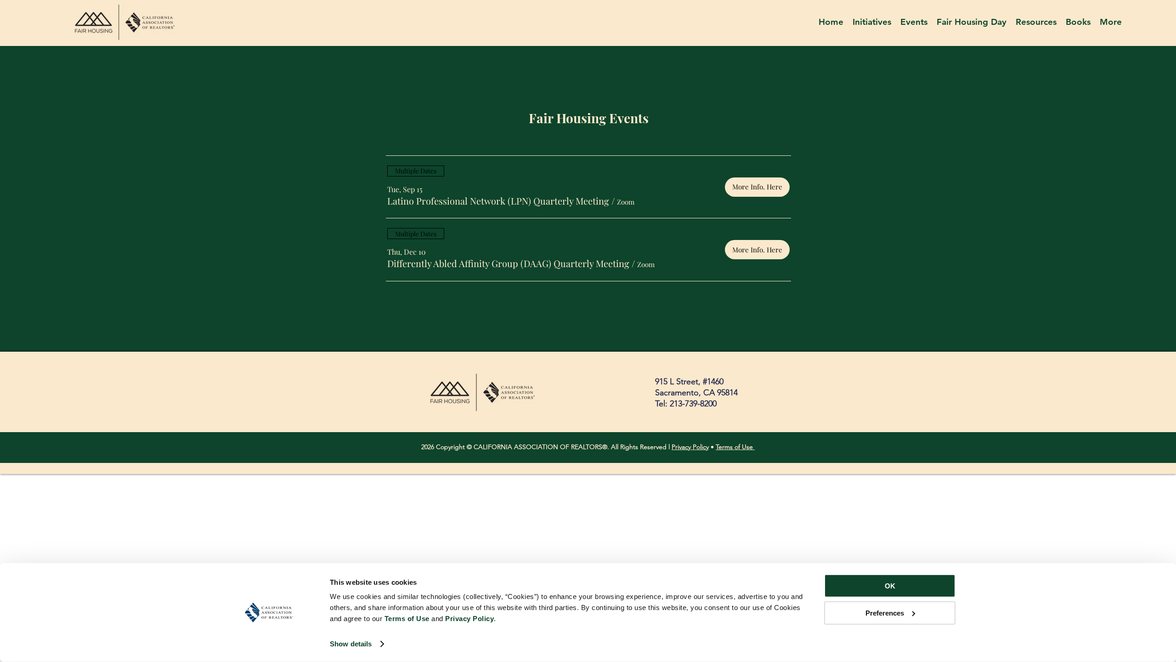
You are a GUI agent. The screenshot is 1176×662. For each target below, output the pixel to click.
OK (890, 586)
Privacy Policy (690, 447)
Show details (351, 644)
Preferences (884, 612)
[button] (1036, 23)
